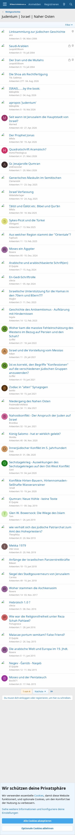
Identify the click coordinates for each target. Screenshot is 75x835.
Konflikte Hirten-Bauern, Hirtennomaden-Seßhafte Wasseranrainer (38, 482)
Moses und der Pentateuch (28, 677)
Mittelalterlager (16, 195)
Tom (11, 516)
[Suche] (71, 4)
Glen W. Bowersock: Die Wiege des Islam (37, 513)
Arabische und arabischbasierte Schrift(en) (38, 263)
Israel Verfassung (21, 192)
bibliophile (14, 91)
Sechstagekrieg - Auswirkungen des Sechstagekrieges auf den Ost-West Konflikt (39, 464)
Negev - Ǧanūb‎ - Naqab (25, 663)
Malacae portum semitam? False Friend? (37, 635)
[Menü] (5, 4)
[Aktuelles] (64, 4)
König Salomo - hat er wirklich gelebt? (35, 434)
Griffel (12, 339)
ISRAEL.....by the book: (24, 88)
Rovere (12, 252)
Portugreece (15, 623)
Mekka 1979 (17, 545)
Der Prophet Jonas (21, 135)
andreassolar (15, 166)
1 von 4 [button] (26, 691)
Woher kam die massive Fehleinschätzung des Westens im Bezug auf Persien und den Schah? (41, 332)
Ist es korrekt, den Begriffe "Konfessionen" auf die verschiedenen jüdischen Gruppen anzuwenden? (38, 369)
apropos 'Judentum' (22, 103)
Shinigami (14, 223)
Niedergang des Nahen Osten (30, 401)
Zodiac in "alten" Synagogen (28, 387)
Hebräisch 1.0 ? (19, 602)
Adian (12, 353)
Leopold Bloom (16, 49)
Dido (11, 451)
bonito (12, 390)
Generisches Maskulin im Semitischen (35, 178)
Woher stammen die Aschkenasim (33, 588)
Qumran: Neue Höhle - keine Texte (33, 499)
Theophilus (14, 534)
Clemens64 (14, 181)
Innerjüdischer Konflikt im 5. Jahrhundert (37, 448)
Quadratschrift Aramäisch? (27, 149)
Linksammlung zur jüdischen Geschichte (37, 32)
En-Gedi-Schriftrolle (22, 277)
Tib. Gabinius (15, 77)
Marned (13, 124)
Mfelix (12, 138)
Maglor (12, 298)
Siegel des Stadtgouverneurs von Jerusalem (39, 574)
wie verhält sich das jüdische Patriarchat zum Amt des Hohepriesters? (40, 529)
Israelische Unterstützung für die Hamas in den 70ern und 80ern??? (39, 293)
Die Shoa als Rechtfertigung (28, 74)
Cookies (39, 795)
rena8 (12, 487)
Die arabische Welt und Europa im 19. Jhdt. (38, 649)
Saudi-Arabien (19, 46)
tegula (12, 317)
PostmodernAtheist (18, 404)
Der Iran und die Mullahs (26, 60)
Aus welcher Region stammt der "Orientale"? (40, 234)
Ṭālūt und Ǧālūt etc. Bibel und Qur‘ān (34, 206)
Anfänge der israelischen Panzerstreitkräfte (39, 560)
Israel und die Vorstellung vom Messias (36, 350)
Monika (12, 437)
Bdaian (12, 563)
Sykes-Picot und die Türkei (27, 220)
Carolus (13, 577)
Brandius (13, 422)
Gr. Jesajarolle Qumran (24, 164)
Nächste (39, 691)
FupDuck (13, 237)
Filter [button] (67, 24)
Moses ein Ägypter (22, 249)
